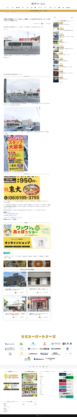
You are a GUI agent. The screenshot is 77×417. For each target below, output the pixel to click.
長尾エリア (36, 256)
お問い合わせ (68, 7)
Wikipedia (8, 202)
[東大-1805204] (16, 152)
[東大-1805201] (22, 118)
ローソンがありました (16, 55)
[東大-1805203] (22, 90)
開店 (5, 257)
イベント (45, 7)
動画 (35, 7)
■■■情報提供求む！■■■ (10, 219)
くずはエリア (7, 256)
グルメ (23, 7)
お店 (31, 7)
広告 (63, 7)
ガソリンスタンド (33, 55)
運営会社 (5, 408)
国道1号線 (25, 256)
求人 (55, 7)
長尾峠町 (46, 256)
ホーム (8, 7)
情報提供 (5, 403)
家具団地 (30, 256)
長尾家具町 (41, 256)
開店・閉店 (17, 7)
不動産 (59, 7)
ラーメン (12, 256)
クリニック (40, 7)
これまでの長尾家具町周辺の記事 (11, 213)
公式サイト (11, 207)
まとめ (27, 7)
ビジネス (50, 7)
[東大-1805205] (22, 187)
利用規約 (5, 405)
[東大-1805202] (22, 42)
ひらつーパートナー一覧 (7, 380)
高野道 (9, 257)
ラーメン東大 (18, 256)
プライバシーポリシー (7, 406)
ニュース (12, 7)
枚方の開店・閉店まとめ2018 (10, 215)
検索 (72, 17)
